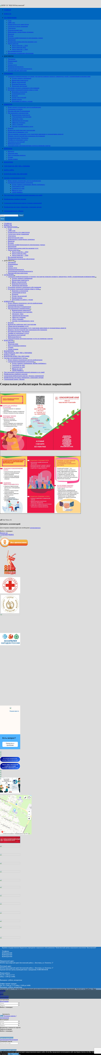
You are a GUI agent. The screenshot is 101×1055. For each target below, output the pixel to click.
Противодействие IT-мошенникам (19, 111)
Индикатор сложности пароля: (10, 1027)
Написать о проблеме (10, 744)
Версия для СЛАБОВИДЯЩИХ (7, 533)
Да (9, 1054)
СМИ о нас (11, 22)
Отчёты (10, 63)
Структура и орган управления (18, 26)
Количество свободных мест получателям (21, 130)
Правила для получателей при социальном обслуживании (26, 136)
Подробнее (15, 1054)
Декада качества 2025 (19, 47)
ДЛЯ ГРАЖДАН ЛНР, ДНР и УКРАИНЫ (17, 166)
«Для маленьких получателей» (21, 117)
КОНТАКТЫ (8, 148)
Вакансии (11, 34)
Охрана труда (12, 65)
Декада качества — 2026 (20, 49)
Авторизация (4, 1018)
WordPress (88, 989)
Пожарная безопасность (15, 66)
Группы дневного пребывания (21, 78)
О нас (10, 20)
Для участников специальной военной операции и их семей (23, 195)
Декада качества (13, 43)
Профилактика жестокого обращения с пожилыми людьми (23, 207)
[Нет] (20, 1054)
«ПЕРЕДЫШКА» (17, 192)
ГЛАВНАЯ (7, 10)
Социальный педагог (18, 93)
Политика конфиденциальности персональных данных (25, 38)
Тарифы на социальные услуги (18, 140)
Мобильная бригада (14, 143)
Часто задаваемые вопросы (17, 155)
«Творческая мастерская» (20, 120)
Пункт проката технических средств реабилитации (24, 107)
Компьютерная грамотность (21, 115)
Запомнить (6, 1014)
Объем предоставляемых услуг (18, 132)
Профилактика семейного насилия (15, 199)
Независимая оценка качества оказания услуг (22, 41)
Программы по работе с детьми (22, 101)
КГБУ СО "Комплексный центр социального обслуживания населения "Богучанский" (46, 989)
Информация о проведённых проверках (21, 32)
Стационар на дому (18, 188)
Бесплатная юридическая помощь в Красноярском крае (10, 759)
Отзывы (10, 157)
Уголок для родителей (19, 97)
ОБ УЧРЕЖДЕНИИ (10, 17)
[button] (40, 422)
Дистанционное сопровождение (18, 113)
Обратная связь (13, 153)
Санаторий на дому (18, 186)
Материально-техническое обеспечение (21, 53)
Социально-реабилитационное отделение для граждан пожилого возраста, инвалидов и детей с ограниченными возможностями (49, 76)
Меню (2, 218)
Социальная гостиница (15, 109)
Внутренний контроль (15, 51)
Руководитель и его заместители (18, 24)
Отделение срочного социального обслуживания (23, 88)
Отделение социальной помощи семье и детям (23, 90)
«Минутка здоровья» (18, 122)
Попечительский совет (15, 30)
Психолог (15, 95)
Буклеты (10, 128)
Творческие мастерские (19, 86)
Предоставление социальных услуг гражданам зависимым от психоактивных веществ (35, 134)
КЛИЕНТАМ (8, 104)
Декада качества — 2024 (20, 45)
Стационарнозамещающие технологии (20, 182)
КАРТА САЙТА (9, 170)
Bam (94, 989)
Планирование (12, 61)
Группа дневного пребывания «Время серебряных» (28, 184)
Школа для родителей (19, 82)
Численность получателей (16, 142)
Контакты (11, 151)
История (10, 36)
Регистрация (4, 1001)
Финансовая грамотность (20, 80)
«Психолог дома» (17, 119)
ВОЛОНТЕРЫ (8, 162)
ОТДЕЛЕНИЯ (8, 73)
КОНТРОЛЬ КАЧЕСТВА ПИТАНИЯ (15, 174)
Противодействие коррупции (17, 70)
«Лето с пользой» (17, 124)
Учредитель (12, 28)
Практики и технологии (19, 92)
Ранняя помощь (17, 99)
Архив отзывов (13, 159)
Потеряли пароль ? (10, 1016)
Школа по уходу (17, 190)
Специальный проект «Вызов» (13, 211)
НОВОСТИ (7, 14)
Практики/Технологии (19, 84)
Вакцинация (12, 40)
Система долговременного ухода (22, 126)
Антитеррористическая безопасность (20, 68)
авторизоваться (35, 528)
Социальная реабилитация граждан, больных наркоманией (23, 203)
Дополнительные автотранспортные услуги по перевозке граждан (29, 145)
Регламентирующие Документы (18, 138)
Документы (11, 59)
